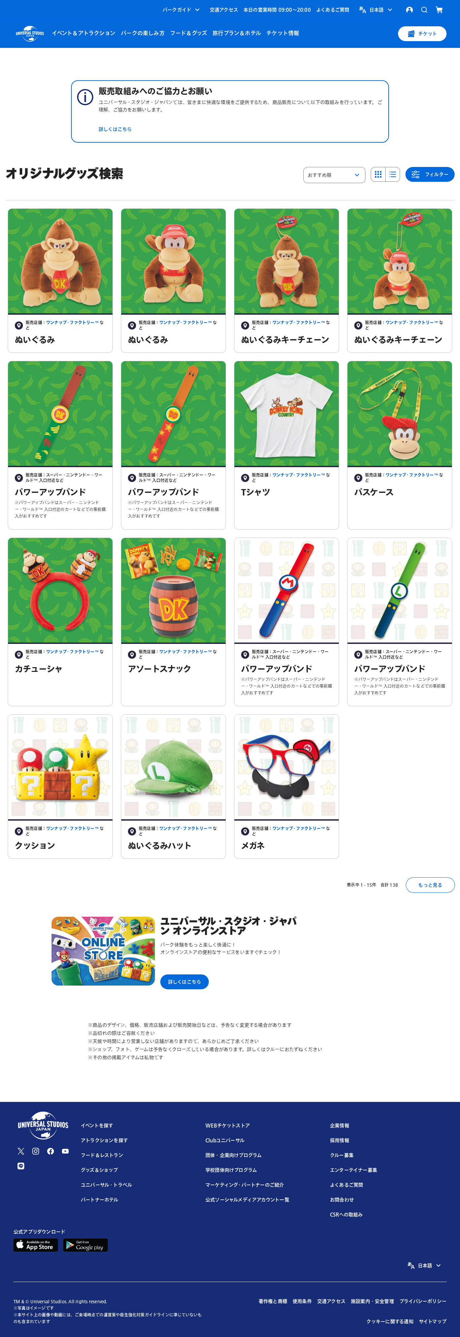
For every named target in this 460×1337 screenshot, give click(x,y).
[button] (182, 10)
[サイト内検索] (424, 9)
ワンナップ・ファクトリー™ (72, 322)
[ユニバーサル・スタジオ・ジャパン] (29, 32)
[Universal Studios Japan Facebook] (50, 1151)
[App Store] (35, 1244)
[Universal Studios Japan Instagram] (35, 1151)
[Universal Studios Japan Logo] (43, 1126)
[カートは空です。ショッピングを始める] (439, 9)
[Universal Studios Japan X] (20, 1151)
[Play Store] (85, 1244)
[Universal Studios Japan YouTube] (65, 1151)
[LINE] (20, 1166)
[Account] (409, 9)
